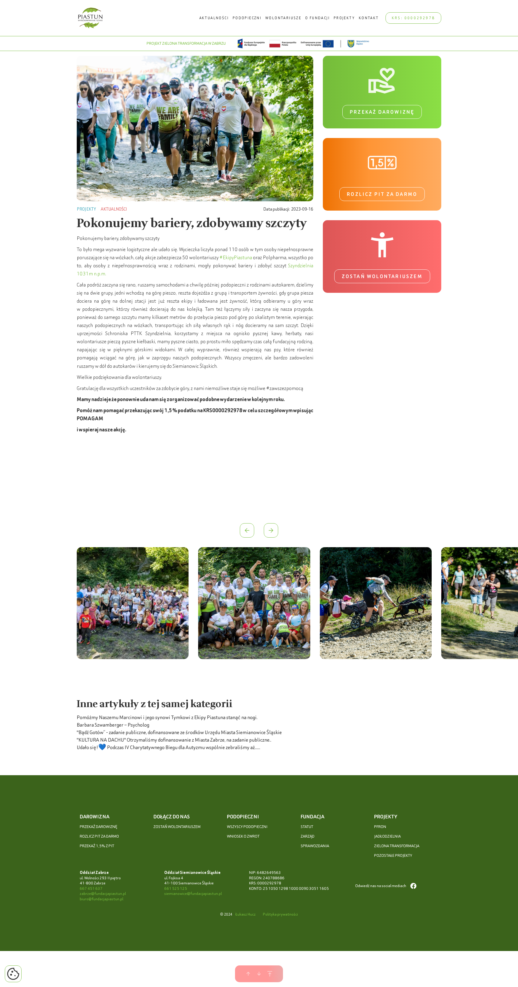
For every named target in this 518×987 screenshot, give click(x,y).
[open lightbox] (133, 604)
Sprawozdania (315, 846)
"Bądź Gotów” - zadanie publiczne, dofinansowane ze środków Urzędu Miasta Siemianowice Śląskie (179, 732)
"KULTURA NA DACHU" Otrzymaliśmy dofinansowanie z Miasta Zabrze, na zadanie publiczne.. (174, 739)
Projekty (344, 17)
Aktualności (214, 17)
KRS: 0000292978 (413, 17)
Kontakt (369, 17)
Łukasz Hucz (245, 914)
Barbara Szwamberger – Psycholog (113, 724)
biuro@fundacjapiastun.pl (101, 899)
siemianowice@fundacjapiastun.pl (193, 893)
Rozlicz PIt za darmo (99, 836)
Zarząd (307, 836)
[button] (247, 530)
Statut (307, 827)
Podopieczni (247, 17)
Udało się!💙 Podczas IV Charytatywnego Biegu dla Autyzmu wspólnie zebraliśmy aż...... (168, 747)
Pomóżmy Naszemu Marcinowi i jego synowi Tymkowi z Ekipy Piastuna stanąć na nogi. (167, 717)
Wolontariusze (283, 17)
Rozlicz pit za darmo (382, 194)
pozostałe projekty (393, 855)
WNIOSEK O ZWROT (243, 836)
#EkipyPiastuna (235, 257)
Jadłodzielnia (387, 836)
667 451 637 (91, 888)
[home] (90, 18)
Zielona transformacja (396, 846)
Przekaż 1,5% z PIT (97, 846)
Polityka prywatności (280, 914)
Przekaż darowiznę (382, 112)
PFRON (380, 827)
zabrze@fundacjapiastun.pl (103, 893)
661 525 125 (175, 888)
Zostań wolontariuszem (382, 276)
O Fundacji (317, 17)
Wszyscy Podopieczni (247, 827)
